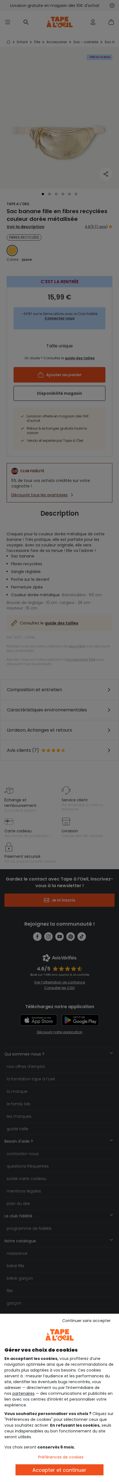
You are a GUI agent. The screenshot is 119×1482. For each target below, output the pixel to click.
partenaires (23, 1393)
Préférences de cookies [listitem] (61, 1457)
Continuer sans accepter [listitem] (86, 1320)
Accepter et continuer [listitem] (59, 1469)
